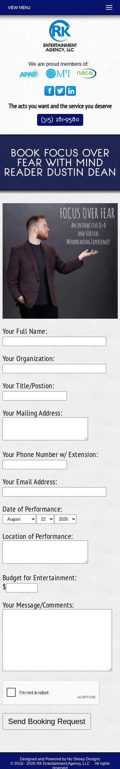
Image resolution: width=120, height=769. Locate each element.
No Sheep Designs (83, 759)
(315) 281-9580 (60, 119)
